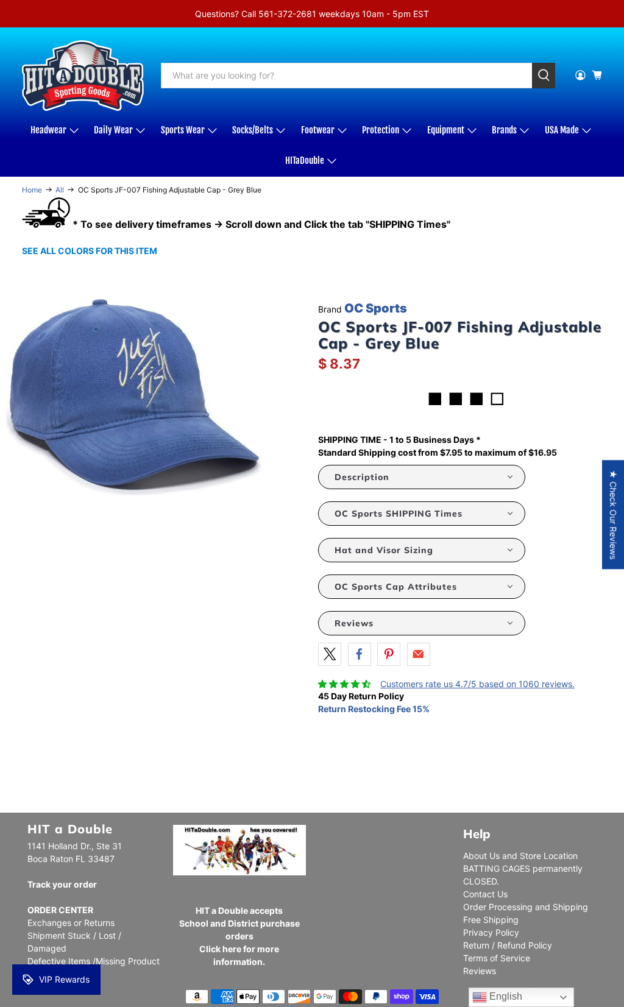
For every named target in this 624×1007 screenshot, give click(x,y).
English (504, 996)
